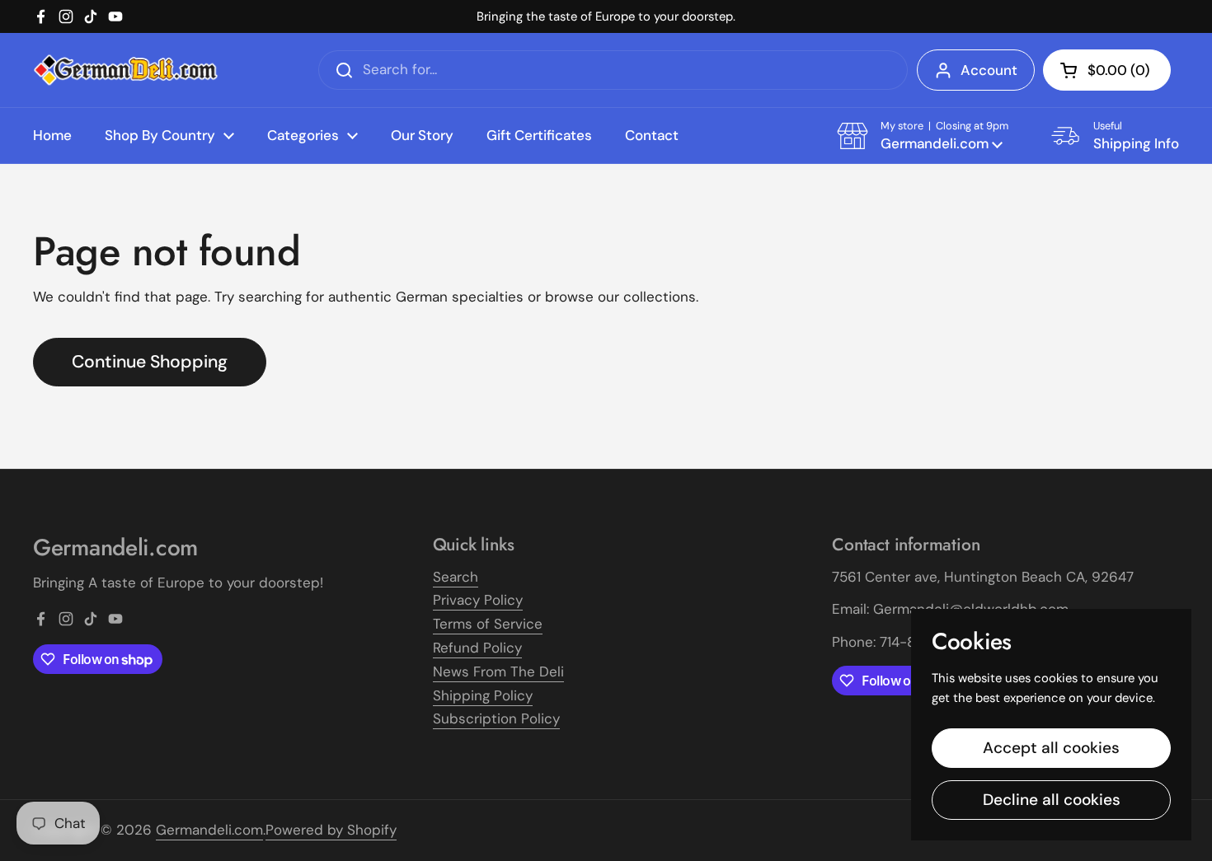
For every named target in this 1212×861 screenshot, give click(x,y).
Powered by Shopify (331, 830)
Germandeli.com (209, 830)
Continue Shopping (150, 361)
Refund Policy (477, 648)
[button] (1107, 70)
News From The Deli (498, 671)
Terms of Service (488, 624)
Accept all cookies (1051, 747)
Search (455, 577)
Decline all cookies (1051, 799)
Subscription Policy (496, 718)
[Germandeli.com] (125, 70)
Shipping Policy (483, 695)
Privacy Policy (478, 600)
